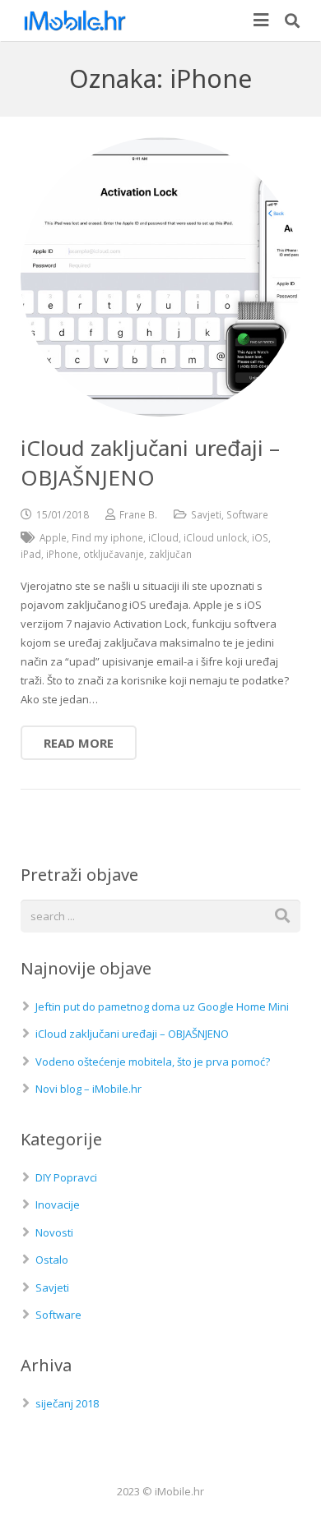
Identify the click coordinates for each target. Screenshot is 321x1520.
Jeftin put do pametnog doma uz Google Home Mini (162, 1006)
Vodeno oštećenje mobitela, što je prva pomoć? (152, 1061)
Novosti (54, 1232)
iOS (260, 537)
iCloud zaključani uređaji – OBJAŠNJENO (132, 1033)
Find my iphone (107, 537)
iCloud (163, 537)
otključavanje (113, 553)
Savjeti (206, 514)
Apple (53, 537)
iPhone (62, 553)
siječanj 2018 (67, 1403)
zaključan (170, 553)
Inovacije (57, 1204)
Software (247, 514)
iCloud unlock (215, 537)
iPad (31, 553)
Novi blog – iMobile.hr (88, 1088)
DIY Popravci (66, 1177)
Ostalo (51, 1259)
